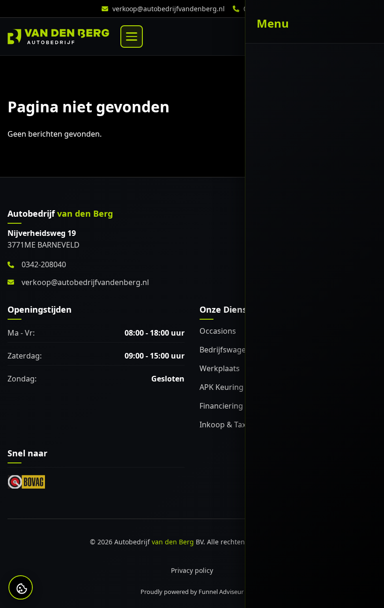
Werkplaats (219, 368)
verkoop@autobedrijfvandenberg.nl (168, 8)
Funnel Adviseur (221, 591)
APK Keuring (221, 387)
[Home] (58, 36)
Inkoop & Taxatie (229, 424)
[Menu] (131, 36)
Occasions (217, 331)
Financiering (221, 406)
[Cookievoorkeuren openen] (21, 588)
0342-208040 (263, 8)
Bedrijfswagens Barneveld (245, 349)
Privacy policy (192, 570)
